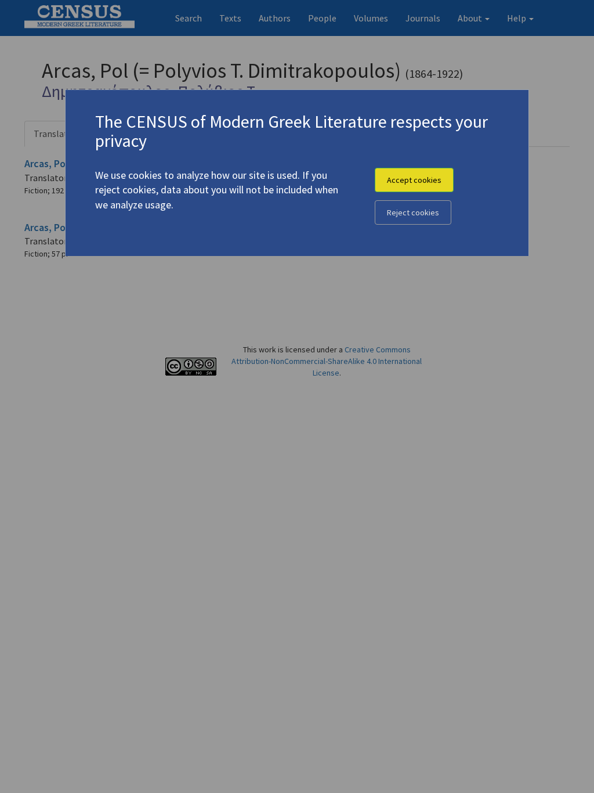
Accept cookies (414, 180)
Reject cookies (413, 212)
